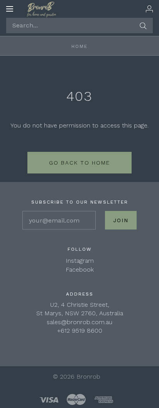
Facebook (80, 269)
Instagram (80, 260)
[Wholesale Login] (149, 8)
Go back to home (79, 163)
